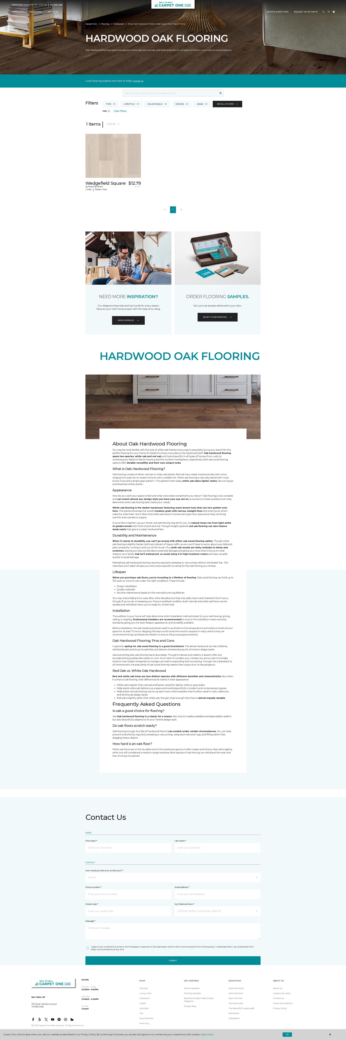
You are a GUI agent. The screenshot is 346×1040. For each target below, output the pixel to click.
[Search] (220, 93)
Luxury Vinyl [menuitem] (145, 993)
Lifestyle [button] (129, 104)
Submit (173, 960)
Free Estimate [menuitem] (146, 1018)
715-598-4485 (56, 5)
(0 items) (334, 12)
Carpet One (91, 24)
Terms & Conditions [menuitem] (282, 1003)
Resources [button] (35, 12)
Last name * (180, 841)
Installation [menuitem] (234, 1018)
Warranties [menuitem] (234, 1013)
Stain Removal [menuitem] (236, 993)
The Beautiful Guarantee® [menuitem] (241, 1008)
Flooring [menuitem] (143, 988)
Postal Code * (91, 904)
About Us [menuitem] (277, 988)
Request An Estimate (306, 12)
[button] (323, 12)
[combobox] (170, 93)
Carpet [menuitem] (142, 1003)
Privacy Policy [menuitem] (280, 1008)
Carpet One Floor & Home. (51, 1025)
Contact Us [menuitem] (278, 998)
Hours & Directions (277, 12)
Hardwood (119, 24)
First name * (91, 841)
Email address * (182, 887)
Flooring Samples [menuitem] (192, 993)
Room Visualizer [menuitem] (192, 988)
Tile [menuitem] (141, 1013)
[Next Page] (181, 209)
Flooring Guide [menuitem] (236, 1003)
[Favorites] (328, 12)
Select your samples (215, 317)
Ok (287, 1034)
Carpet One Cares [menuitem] (282, 993)
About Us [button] (53, 12)
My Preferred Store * (184, 904)
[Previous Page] (165, 209)
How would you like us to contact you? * (104, 871)
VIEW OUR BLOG (125, 320)
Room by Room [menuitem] (236, 988)
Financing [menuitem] (144, 1023)
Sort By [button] (111, 124)
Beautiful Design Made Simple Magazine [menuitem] (199, 999)
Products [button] (18, 12)
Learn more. (207, 1034)
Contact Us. (138, 81)
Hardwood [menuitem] (144, 998)
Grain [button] (200, 104)
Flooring (105, 24)
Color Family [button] (155, 104)
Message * (90, 921)
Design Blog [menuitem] (190, 1006)
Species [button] (179, 104)
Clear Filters (120, 111)
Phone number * (93, 887)
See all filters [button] (225, 104)
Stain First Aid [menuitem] (235, 998)
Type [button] (108, 104)
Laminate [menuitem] (144, 1008)
